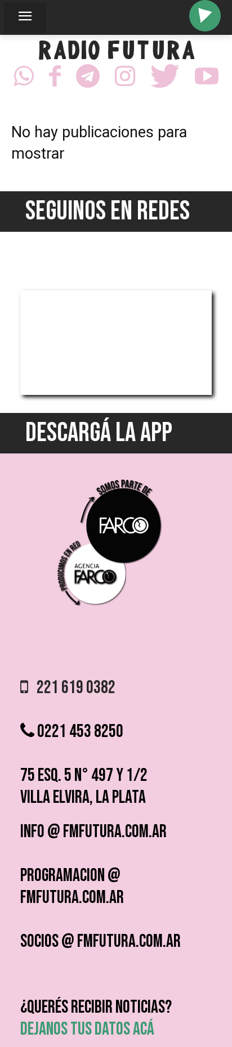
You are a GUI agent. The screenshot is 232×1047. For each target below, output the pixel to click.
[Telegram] (88, 79)
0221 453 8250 (78, 732)
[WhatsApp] (24, 79)
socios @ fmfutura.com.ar (100, 941)
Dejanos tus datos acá (87, 1029)
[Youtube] (206, 79)
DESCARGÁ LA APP (98, 433)
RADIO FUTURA (116, 53)
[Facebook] (55, 79)
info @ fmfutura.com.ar (93, 832)
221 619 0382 (71, 688)
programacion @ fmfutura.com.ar (72, 887)
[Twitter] (165, 79)
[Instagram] (125, 79)
